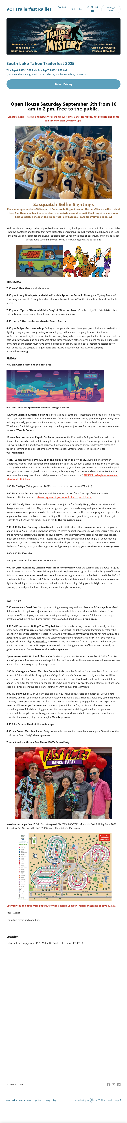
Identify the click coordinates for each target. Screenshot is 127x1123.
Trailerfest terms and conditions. (24, 919)
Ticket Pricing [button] (63, 84)
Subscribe (76, 9)
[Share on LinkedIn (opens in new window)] (118, 1084)
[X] (92, 7)
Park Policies (13, 912)
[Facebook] (88, 7)
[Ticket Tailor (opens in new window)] (97, 1100)
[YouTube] (92, 11)
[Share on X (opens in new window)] (114, 1084)
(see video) (41, 641)
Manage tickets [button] (111, 9)
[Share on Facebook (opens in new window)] (108, 1084)
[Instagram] (97, 7)
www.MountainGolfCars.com (64, 828)
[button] (30, 1100)
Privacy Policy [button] (50, 1100)
